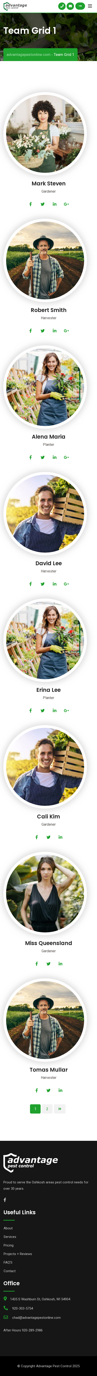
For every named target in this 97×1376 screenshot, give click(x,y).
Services (10, 1237)
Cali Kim (48, 816)
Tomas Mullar (49, 1069)
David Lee (48, 563)
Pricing (9, 1245)
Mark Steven (49, 183)
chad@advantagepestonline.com (36, 1318)
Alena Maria (48, 436)
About (8, 1228)
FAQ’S (8, 1262)
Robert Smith (49, 310)
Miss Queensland (48, 943)
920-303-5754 (22, 1308)
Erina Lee (48, 690)
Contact (10, 1271)
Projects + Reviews (18, 1254)
